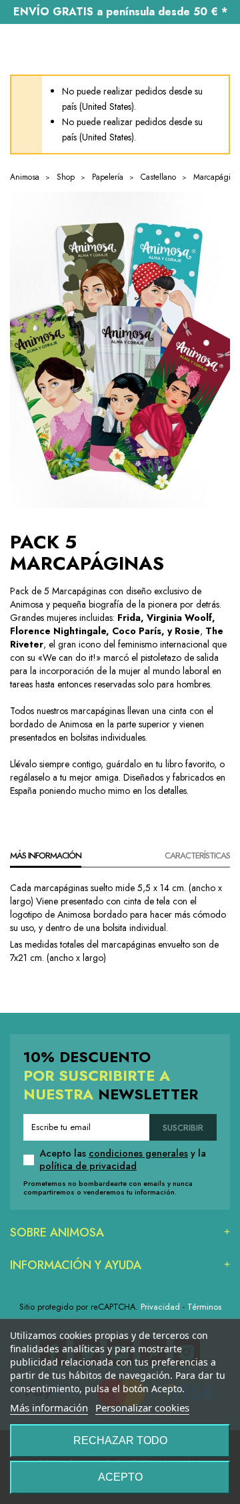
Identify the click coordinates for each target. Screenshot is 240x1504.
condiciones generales (138, 1153)
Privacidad (160, 1306)
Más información (49, 1407)
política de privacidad (88, 1166)
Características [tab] (197, 855)
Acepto (120, 1477)
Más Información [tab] (45, 855)
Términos (204, 1306)
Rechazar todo (120, 1440)
